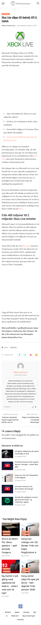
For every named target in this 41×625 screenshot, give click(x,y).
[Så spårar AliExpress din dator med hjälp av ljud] (7, 454)
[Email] (36, 355)
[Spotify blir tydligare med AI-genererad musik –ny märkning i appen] (7, 501)
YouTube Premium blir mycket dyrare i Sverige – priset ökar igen (27, 464)
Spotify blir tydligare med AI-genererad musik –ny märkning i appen (26, 499)
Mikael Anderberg (8, 25)
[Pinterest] (30, 355)
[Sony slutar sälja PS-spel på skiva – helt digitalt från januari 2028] (30, 566)
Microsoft (26, 246)
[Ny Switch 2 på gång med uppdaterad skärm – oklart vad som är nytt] (11, 566)
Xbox (21, 208)
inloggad (19, 434)
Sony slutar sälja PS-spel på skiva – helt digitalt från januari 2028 (30, 583)
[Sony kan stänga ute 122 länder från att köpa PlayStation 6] (30, 529)
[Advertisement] (20, 90)
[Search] (38, 3)
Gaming (5, 14)
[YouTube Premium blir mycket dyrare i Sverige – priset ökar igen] (7, 466)
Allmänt (6, 531)
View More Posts (20, 375)
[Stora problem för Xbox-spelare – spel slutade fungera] (11, 529)
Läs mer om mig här (26, 402)
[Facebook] (19, 355)
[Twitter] (25, 355)
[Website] (32, 407)
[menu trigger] (4, 3)
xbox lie (13, 347)
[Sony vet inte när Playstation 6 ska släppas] (7, 478)
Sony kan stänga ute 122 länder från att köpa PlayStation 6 (29, 545)
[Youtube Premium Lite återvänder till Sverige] (7, 489)
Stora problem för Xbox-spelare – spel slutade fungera (10, 545)
